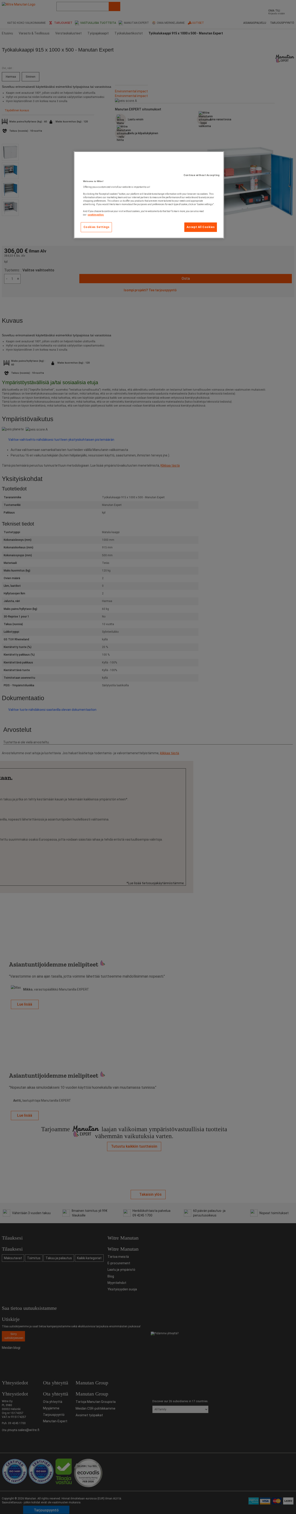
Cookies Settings (96, 227)
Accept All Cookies (201, 227)
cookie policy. (96, 214)
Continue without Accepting (201, 175)
